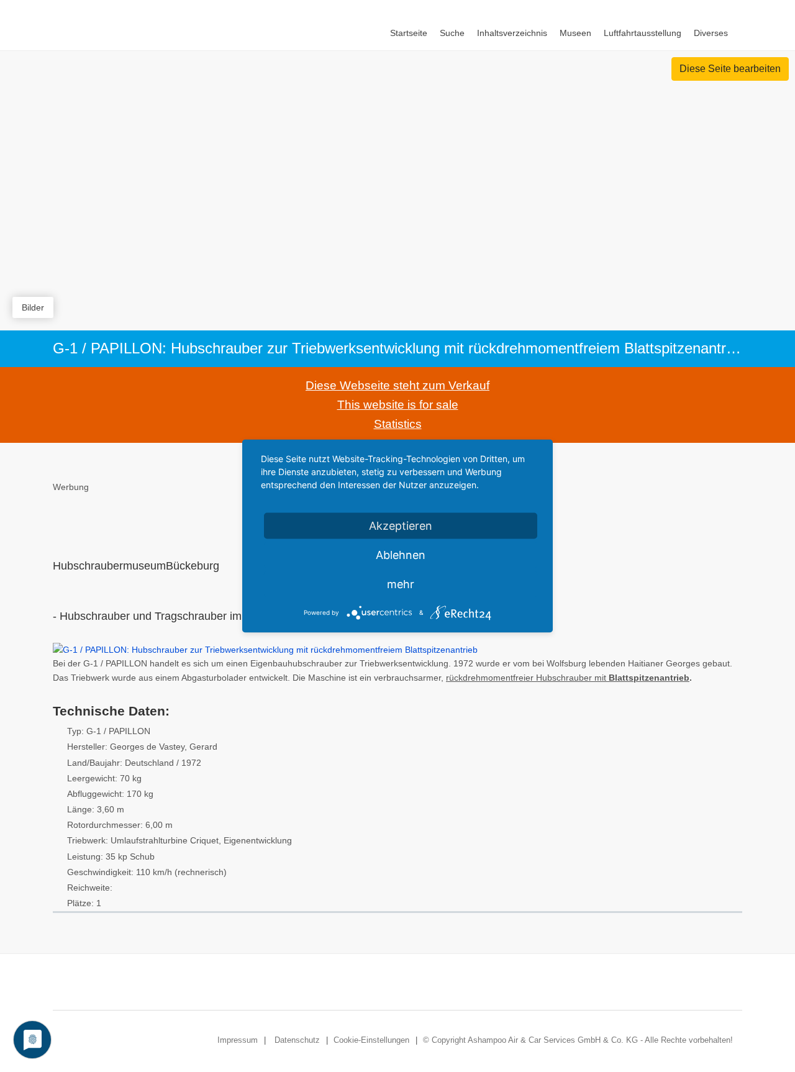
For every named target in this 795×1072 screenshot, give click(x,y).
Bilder (33, 307)
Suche (452, 33)
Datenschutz (297, 1040)
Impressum (237, 1040)
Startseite (408, 33)
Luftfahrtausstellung (642, 33)
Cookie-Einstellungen (371, 1040)
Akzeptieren (400, 525)
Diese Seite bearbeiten (730, 68)
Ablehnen (400, 554)
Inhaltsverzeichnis (512, 33)
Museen (575, 33)
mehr (400, 584)
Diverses (711, 33)
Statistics (398, 423)
